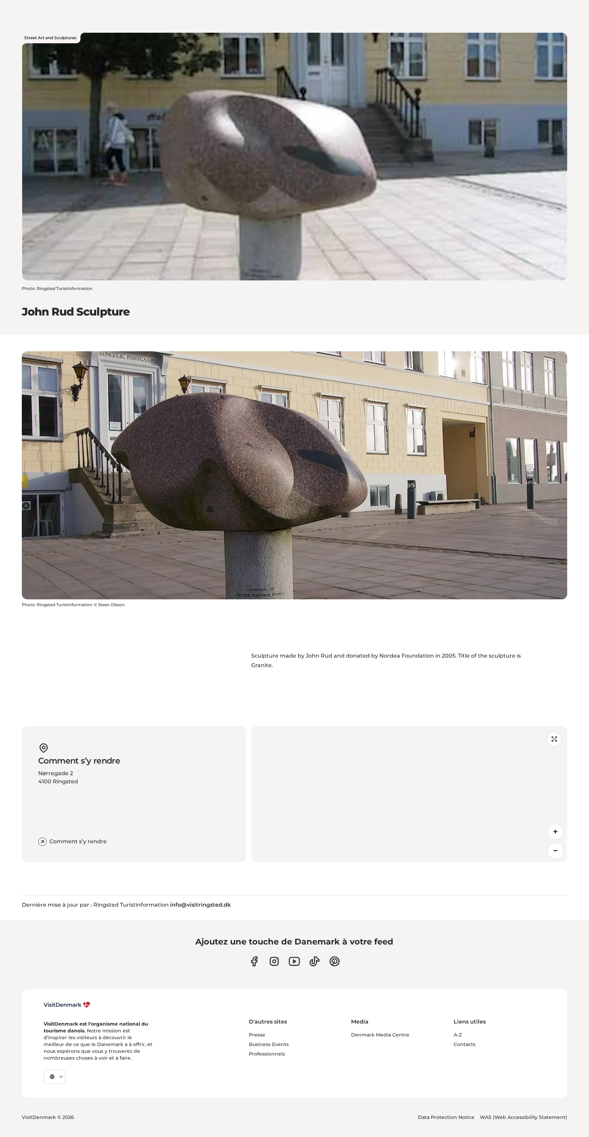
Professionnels (267, 1054)
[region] (409, 794)
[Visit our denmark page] (254, 961)
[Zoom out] (555, 851)
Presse (257, 1035)
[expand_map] (554, 739)
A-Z (458, 1035)
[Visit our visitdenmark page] (294, 961)
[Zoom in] (555, 832)
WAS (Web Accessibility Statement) (523, 1117)
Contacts (464, 1044)
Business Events (269, 1044)
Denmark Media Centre (380, 1035)
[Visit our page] (274, 961)
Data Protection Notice (446, 1117)
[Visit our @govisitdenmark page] (314, 961)
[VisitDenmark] (67, 1004)
